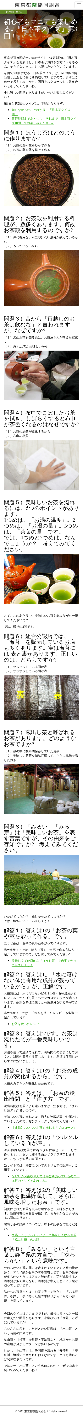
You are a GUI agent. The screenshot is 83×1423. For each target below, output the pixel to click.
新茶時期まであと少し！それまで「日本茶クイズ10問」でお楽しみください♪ (44, 120)
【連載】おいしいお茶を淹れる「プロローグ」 (44, 1127)
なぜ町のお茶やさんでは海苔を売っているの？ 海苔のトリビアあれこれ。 (46, 1178)
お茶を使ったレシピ (25, 1024)
